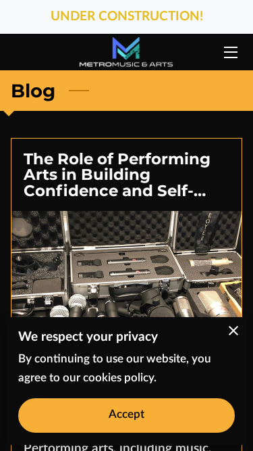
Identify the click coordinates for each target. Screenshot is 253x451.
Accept (127, 414)
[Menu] (230, 52)
